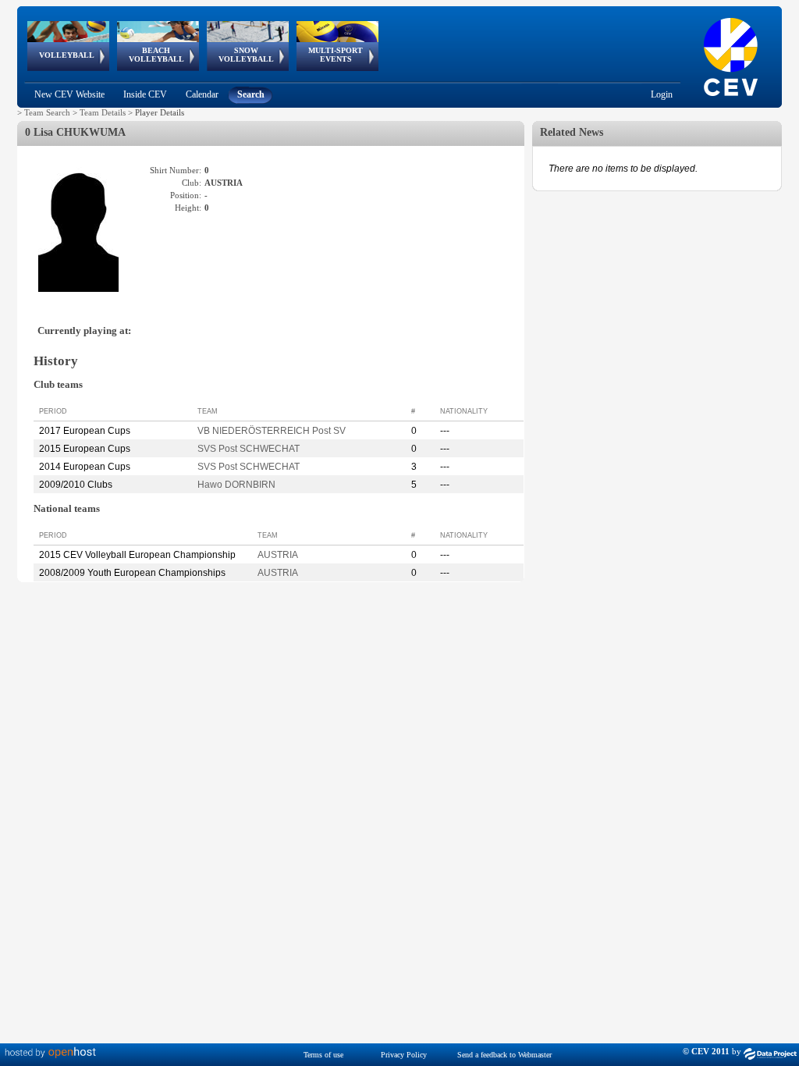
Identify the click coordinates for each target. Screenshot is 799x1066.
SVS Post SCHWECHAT (248, 448)
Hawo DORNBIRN (236, 484)
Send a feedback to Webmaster (504, 1054)
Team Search (47, 112)
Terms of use (323, 1054)
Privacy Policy (404, 1054)
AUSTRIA (277, 554)
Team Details (103, 112)
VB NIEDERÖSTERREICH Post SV (271, 430)
